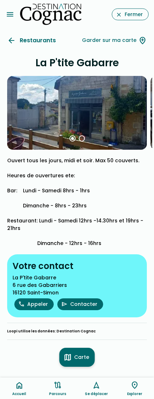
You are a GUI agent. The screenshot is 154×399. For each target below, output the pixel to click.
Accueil (19, 393)
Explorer (134, 393)
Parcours (57, 393)
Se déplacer (96, 393)
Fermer (134, 14)
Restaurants (38, 40)
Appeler (37, 304)
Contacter (83, 304)
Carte (81, 357)
